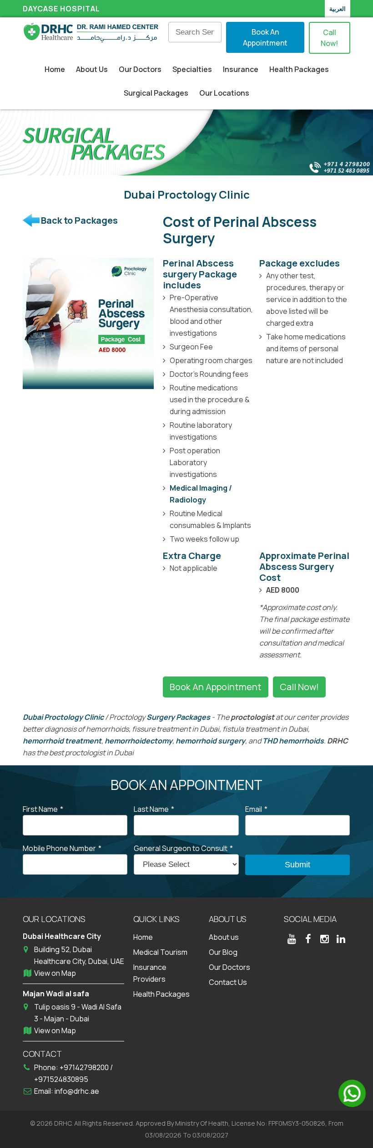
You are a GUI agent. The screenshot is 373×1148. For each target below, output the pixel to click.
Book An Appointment (265, 37)
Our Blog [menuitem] (223, 952)
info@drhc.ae (77, 1091)
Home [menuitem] (55, 69)
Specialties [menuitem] (192, 69)
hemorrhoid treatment (62, 741)
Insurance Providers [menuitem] (149, 973)
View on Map (55, 973)
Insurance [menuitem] (240, 69)
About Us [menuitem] (92, 69)
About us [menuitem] (224, 937)
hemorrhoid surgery (210, 741)
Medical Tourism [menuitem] (160, 952)
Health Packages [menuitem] (299, 69)
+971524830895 (61, 1079)
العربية (337, 9)
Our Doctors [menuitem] (140, 69)
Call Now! (329, 37)
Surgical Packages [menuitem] (156, 93)
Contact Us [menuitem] (228, 982)
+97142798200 (85, 1067)
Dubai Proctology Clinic (63, 717)
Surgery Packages (178, 717)
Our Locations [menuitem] (224, 93)
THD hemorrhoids (293, 741)
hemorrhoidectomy (138, 741)
